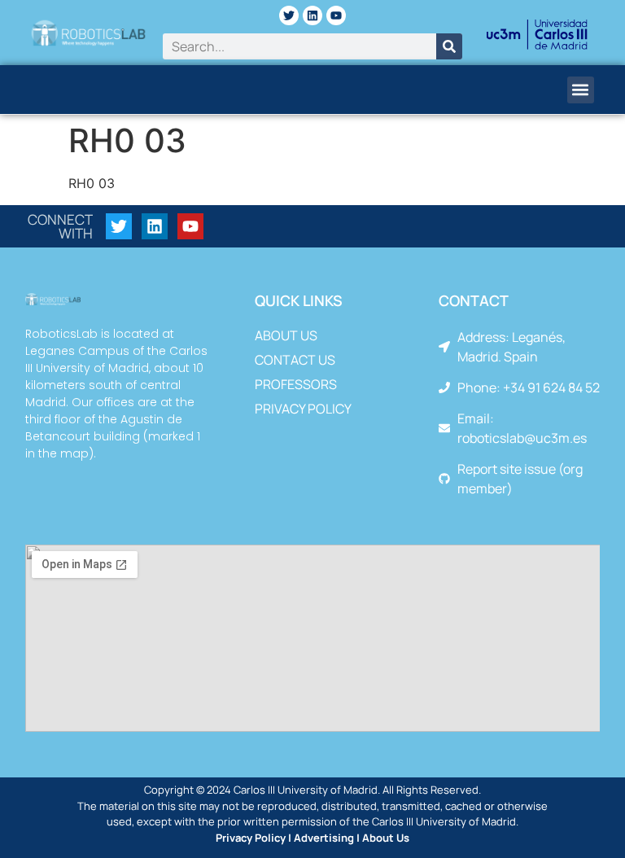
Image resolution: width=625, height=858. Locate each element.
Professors (296, 384)
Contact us (295, 360)
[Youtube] (336, 15)
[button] (580, 90)
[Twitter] (289, 15)
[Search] (449, 46)
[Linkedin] (312, 15)
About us (286, 335)
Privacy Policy (303, 409)
